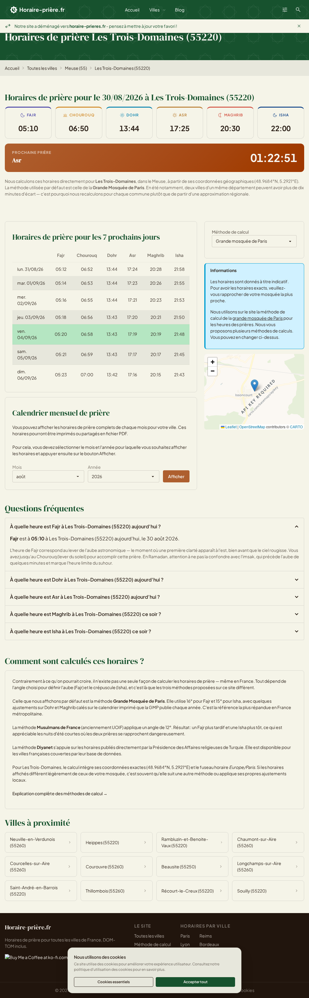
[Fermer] (299, 26)
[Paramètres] (285, 10)
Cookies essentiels (113, 982)
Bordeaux (209, 944)
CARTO (296, 426)
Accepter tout (195, 982)
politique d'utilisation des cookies (103, 969)
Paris (185, 935)
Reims (205, 935)
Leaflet (231, 426)
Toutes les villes (42, 68)
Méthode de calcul (152, 944)
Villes (154, 9)
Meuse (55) (76, 68)
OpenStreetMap (252, 426)
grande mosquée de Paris (257, 318)
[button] (254, 385)
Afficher (176, 476)
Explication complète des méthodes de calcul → (59, 793)
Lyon (185, 944)
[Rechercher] (298, 10)
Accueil (132, 9)
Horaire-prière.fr (42, 9)
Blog (179, 9)
